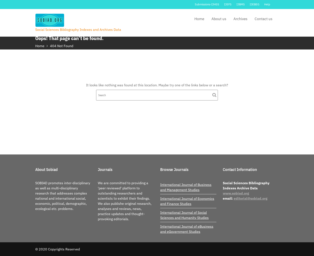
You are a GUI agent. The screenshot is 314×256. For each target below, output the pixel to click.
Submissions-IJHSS (207, 4)
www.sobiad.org (236, 193)
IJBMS (240, 4)
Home (199, 18)
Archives (240, 18)
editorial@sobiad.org (250, 198)
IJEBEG (254, 4)
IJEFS (228, 4)
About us (218, 18)
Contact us (263, 18)
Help (267, 4)
